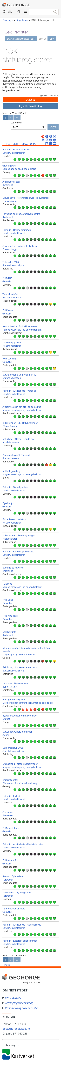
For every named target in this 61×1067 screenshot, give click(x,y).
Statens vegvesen (11, 377)
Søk (52, 38)
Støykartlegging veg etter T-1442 (19, 374)
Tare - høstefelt (10, 294)
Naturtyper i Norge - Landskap (18, 439)
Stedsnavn (7, 812)
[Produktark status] (46, 143)
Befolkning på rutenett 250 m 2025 (20, 667)
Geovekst (7, 281)
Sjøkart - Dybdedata (12, 876)
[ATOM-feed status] (42, 140)
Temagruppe (28, 143)
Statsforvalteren (10, 458)
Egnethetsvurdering (30, 106)
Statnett (6, 718)
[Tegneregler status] (54, 143)
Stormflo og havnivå (12, 567)
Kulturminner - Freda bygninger (18, 535)
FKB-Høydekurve (11, 828)
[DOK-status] (42, 136)
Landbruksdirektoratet (13, 152)
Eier (15, 143)
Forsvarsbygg (9, 201)
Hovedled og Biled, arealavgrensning (21, 213)
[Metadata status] (46, 136)
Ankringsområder (11, 181)
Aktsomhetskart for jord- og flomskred (21, 406)
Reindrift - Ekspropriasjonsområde (20, 940)
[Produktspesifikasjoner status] (50, 143)
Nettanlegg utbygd (11, 471)
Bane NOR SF (9, 686)
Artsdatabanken (10, 442)
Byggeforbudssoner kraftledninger (19, 715)
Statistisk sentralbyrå (13, 265)
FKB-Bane (7, 599)
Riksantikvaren (10, 426)
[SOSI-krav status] (50, 140)
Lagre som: (16, 122)
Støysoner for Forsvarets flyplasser (20, 246)
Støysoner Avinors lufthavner (17, 731)
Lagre (53, 127)
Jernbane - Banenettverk (15, 683)
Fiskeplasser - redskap (14, 519)
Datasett (30, 99)
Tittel (6, 143)
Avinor (5, 734)
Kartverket (7, 570)
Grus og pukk (9, 165)
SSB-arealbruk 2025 (12, 747)
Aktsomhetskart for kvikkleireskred (20, 326)
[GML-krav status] (54, 140)
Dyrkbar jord (8, 503)
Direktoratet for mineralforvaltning (19, 783)
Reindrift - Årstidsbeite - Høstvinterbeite (22, 844)
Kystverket (7, 184)
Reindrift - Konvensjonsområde (18, 551)
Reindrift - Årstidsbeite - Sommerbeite (21, 924)
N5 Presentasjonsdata (13, 908)
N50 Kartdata (9, 631)
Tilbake (6, 964)
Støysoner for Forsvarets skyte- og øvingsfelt (25, 197)
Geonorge (7, 20)
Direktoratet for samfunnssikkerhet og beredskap (27, 702)
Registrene (22, 20)
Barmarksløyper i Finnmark (16, 455)
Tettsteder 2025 (10, 262)
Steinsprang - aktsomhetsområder (20, 763)
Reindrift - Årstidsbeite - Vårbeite (19, 390)
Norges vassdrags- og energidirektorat (22, 329)
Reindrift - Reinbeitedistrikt (16, 149)
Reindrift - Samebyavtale (15, 487)
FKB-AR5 (7, 278)
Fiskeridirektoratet (11, 297)
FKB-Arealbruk (10, 615)
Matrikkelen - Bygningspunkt (17, 892)
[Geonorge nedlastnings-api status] (46, 140)
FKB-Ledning (9, 358)
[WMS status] (50, 136)
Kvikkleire (7, 583)
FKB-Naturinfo (9, 860)
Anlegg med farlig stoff (13, 699)
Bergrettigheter (10, 779)
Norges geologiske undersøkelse (19, 168)
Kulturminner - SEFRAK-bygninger (20, 422)
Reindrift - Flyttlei (11, 796)
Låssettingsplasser (12, 342)
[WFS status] (54, 136)
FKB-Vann (7, 310)
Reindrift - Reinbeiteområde (16, 229)
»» (17, 117)
